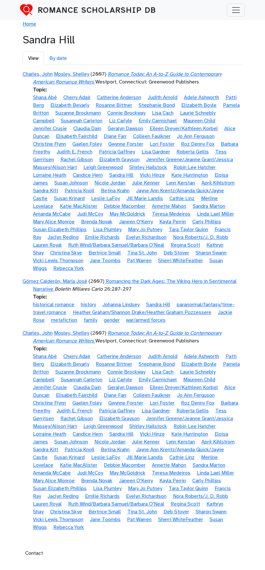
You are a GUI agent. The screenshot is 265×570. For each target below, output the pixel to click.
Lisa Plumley (107, 229)
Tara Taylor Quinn (188, 229)
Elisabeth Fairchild (76, 136)
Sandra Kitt (45, 190)
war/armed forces (145, 320)
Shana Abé (45, 97)
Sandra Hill (121, 175)
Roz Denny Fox (197, 144)
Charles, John (38, 74)
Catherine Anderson (119, 97)
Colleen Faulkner (152, 136)
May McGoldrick (127, 214)
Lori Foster (162, 144)
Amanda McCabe (52, 214)
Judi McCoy (90, 214)
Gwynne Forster (125, 144)
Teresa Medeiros (171, 214)
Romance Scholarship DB (97, 10)
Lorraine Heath (49, 175)
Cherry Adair (76, 97)
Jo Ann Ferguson (196, 136)
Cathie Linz (182, 198)
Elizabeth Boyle (199, 105)
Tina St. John (142, 253)
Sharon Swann (211, 253)
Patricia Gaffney (117, 152)
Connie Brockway (126, 113)
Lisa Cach (163, 113)
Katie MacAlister (78, 206)
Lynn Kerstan (180, 183)
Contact (34, 553)
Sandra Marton (209, 206)
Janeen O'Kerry (136, 221)
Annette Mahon (169, 206)
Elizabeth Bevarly (69, 105)
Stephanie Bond (157, 105)
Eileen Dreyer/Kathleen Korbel (184, 128)
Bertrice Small (105, 253)
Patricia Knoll (79, 190)
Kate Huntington (189, 175)
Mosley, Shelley (71, 74)
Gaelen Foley (87, 144)
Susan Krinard (69, 198)
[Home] (29, 10)
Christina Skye (66, 253)
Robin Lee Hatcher (195, 167)
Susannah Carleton (81, 120)
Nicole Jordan (109, 183)
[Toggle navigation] (236, 10)
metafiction (64, 320)
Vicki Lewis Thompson (58, 260)
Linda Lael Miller (215, 214)
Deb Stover (176, 253)
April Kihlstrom (218, 183)
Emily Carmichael (158, 120)
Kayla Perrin (172, 221)
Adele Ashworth (201, 97)
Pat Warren (139, 260)
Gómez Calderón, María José (55, 281)
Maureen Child (199, 120)
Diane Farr (115, 136)
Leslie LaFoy (105, 198)
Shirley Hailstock (148, 167)
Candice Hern (88, 175)
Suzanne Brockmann (78, 113)
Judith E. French (74, 152)
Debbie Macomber (124, 206)
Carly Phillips (206, 221)
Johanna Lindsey (121, 304)
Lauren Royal (47, 245)
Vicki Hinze (152, 175)
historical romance (53, 304)
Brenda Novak (96, 221)
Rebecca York (68, 268)
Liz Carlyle (120, 120)
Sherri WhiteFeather (180, 260)
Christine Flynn (49, 144)
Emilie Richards (102, 237)
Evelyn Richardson (146, 237)
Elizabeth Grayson (119, 159)
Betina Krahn (115, 190)
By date (58, 58)
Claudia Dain (87, 128)
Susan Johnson (71, 183)
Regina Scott (185, 245)
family (90, 320)
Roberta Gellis (192, 152)
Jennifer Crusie (50, 128)
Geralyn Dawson (125, 128)
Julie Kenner (146, 183)
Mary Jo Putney (145, 229)
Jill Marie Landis (144, 198)
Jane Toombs (105, 260)
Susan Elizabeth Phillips (60, 229)
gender (112, 320)
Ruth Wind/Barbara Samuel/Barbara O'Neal (116, 245)
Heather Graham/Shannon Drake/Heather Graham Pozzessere (142, 312)
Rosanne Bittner (114, 105)
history (88, 304)
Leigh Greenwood (103, 167)
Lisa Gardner (156, 152)
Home (29, 24)
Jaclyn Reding (63, 237)
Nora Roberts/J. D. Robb (200, 237)
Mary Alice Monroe (54, 221)
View (33, 58)
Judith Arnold (162, 97)
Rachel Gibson (76, 159)
